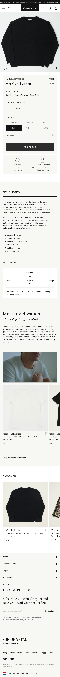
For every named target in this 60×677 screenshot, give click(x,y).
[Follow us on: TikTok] (23, 590)
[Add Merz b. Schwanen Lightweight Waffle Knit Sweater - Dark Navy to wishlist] (46, 530)
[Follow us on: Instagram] (8, 590)
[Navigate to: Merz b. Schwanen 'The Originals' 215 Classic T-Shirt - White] (25, 408)
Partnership (8, 577)
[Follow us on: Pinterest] (13, 590)
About (5, 557)
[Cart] (56, 8)
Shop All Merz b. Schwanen (14, 458)
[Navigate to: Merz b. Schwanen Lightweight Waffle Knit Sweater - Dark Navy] (25, 504)
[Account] (50, 8)
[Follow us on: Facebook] (3, 590)
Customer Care (9, 563)
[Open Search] (9, 8)
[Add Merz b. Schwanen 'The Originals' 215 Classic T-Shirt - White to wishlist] (46, 434)
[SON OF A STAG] (30, 8)
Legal (5, 570)
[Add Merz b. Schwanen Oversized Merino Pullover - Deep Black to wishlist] (53, 135)
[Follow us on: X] (28, 590)
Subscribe (49, 611)
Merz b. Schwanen (18, 84)
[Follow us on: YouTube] (18, 590)
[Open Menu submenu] (3, 8)
